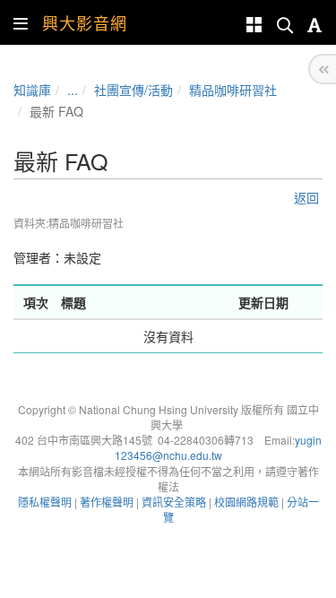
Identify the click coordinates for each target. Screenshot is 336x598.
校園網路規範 (246, 501)
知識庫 (32, 90)
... (72, 90)
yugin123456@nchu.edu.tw (218, 447)
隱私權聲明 (45, 501)
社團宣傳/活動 (133, 90)
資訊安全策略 (174, 501)
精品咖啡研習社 (233, 90)
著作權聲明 (107, 501)
